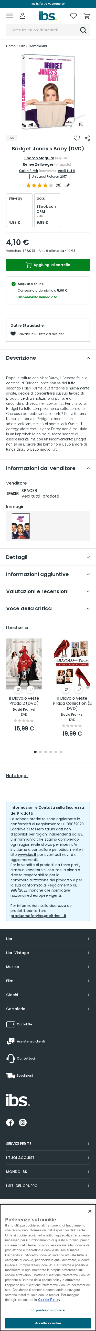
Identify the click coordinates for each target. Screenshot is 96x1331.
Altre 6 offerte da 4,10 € (56, 251)
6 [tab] (51, 126)
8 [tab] (61, 126)
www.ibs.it (27, 854)
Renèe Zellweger (38, 164)
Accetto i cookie (48, 1323)
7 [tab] (56, 126)
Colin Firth (28, 170)
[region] (48, 1267)
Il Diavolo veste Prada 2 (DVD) (24, 701)
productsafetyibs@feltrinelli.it (38, 915)
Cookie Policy (49, 1299)
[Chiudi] (89, 1211)
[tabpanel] (48, 92)
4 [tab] (40, 126)
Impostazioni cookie (47, 1310)
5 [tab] (46, 126)
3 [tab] (35, 126)
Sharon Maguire (39, 158)
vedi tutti (66, 170)
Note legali (17, 776)
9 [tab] (66, 126)
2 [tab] (30, 126)
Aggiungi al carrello (51, 264)
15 (58, 185)
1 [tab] (25, 126)
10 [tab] (71, 126)
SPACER (29, 251)
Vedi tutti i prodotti (40, 496)
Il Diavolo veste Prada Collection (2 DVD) (72, 703)
